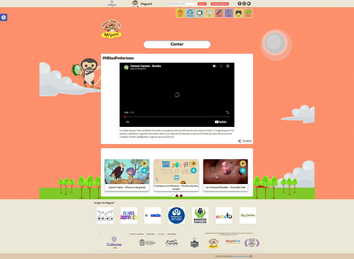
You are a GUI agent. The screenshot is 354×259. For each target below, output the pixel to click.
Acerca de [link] (161, 234)
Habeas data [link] (151, 234)
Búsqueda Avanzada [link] (220, 4)
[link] (3, 17)
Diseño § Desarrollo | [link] (231, 256)
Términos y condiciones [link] (136, 234)
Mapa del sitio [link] (171, 234)
